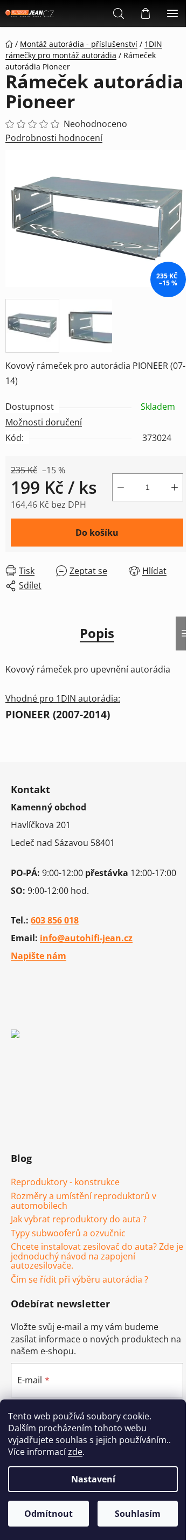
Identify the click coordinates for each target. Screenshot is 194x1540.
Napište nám (38, 956)
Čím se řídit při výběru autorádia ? (79, 1280)
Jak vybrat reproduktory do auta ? (79, 1219)
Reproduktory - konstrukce (65, 1182)
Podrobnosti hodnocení (53, 138)
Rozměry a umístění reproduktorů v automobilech (83, 1201)
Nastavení (93, 1479)
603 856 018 (55, 920)
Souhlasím (138, 1514)
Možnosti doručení (43, 422)
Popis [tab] (97, 633)
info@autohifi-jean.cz (86, 938)
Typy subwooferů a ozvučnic (68, 1233)
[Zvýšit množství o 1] (175, 487)
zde (75, 1452)
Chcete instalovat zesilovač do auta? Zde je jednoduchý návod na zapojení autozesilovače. (97, 1256)
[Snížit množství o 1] (121, 487)
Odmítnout (48, 1514)
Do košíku (97, 532)
